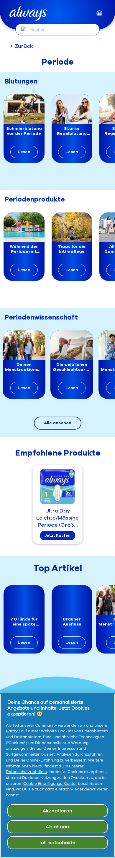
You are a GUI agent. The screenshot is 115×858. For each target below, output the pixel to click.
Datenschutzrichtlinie (26, 772)
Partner (13, 731)
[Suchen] (23, 29)
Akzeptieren (58, 811)
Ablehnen (57, 826)
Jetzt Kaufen (57, 535)
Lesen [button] (24, 152)
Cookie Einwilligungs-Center (50, 783)
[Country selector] (99, 13)
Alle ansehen (57, 423)
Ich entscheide (57, 842)
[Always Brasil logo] (28, 13)
